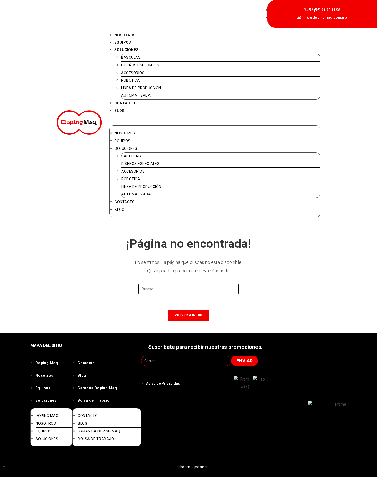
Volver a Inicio (188, 315)
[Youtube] (326, 437)
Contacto (124, 103)
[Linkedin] (339, 437)
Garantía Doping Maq (97, 388)
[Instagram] (298, 437)
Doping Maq (46, 363)
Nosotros (125, 35)
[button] (214, 121)
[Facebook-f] (312, 437)
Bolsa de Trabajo (93, 400)
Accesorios (132, 73)
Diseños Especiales (140, 65)
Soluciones (126, 50)
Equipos (122, 42)
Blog (119, 110)
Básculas (131, 57)
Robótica (130, 80)
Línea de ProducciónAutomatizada (141, 91)
